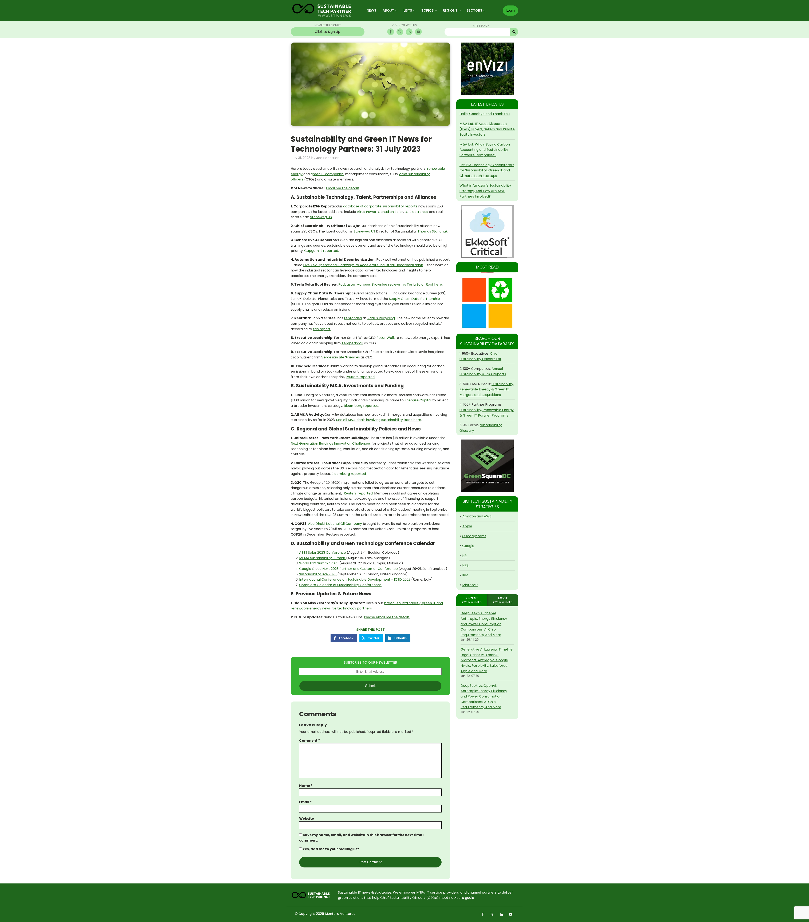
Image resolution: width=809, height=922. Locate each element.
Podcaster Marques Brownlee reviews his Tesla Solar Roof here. (390, 284)
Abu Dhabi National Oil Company (335, 523)
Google (468, 545)
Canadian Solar (390, 211)
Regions (450, 10)
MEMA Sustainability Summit (322, 558)
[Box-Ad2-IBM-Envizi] (487, 69)
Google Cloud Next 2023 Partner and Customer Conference (348, 568)
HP (464, 555)
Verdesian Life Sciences (340, 357)
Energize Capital (417, 400)
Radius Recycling (381, 318)
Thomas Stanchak (433, 231)
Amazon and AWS (477, 516)
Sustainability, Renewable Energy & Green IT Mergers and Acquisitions (486, 389)
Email (305, 802)
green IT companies (327, 174)
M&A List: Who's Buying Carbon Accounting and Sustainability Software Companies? (484, 150)
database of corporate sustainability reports (380, 206)
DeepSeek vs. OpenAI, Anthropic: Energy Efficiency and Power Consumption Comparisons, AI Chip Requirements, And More (484, 624)
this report (322, 329)
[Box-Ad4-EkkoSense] (487, 231)
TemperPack (352, 343)
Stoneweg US (321, 217)
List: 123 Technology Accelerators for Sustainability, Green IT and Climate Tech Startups (486, 170)
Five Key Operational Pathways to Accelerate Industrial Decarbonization (363, 265)
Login (510, 10)
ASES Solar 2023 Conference (322, 552)
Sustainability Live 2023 (318, 574)
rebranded (353, 318)
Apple (467, 526)
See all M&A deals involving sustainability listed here (378, 419)
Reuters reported (360, 376)
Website (306, 818)
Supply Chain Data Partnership (414, 298)
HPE (465, 565)
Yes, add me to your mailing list (330, 849)
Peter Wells (385, 337)
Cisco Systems (474, 536)
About (388, 10)
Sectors (474, 10)
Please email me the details (387, 617)
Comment (309, 740)
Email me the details (342, 188)
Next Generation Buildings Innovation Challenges (331, 443)
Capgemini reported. (321, 250)
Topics (427, 10)
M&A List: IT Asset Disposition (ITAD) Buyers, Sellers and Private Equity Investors (487, 129)
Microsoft (470, 585)
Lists (407, 10)
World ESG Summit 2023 (319, 563)
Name (305, 785)
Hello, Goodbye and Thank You (484, 113)
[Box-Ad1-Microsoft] (487, 303)
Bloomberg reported (361, 405)
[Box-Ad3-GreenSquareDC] (487, 466)
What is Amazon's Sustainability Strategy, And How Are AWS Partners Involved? (485, 191)
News (371, 10)
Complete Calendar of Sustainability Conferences (340, 585)
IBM (465, 575)
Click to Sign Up (327, 31)
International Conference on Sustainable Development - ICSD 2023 (354, 579)
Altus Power (366, 211)
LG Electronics (416, 211)
